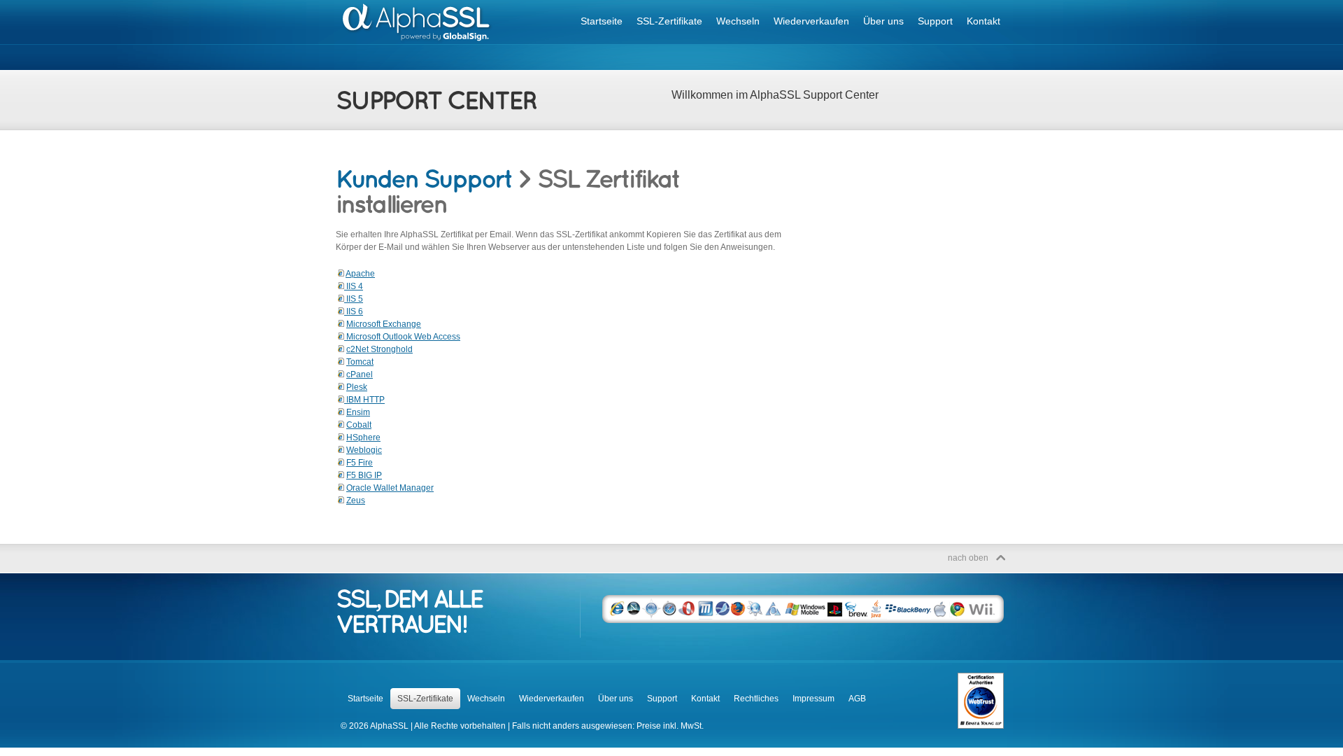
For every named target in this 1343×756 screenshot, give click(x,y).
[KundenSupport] (424, 178)
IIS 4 (353, 286)
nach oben (968, 558)
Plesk (356, 387)
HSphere (363, 437)
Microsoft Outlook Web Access (402, 337)
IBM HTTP (364, 400)
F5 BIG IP (364, 475)
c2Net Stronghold (379, 349)
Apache (360, 274)
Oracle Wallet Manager (390, 488)
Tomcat (360, 362)
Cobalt (358, 425)
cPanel (359, 374)
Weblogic (364, 450)
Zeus (355, 500)
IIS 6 (353, 311)
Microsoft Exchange (383, 324)
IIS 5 (353, 299)
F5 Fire (359, 463)
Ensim (358, 412)
